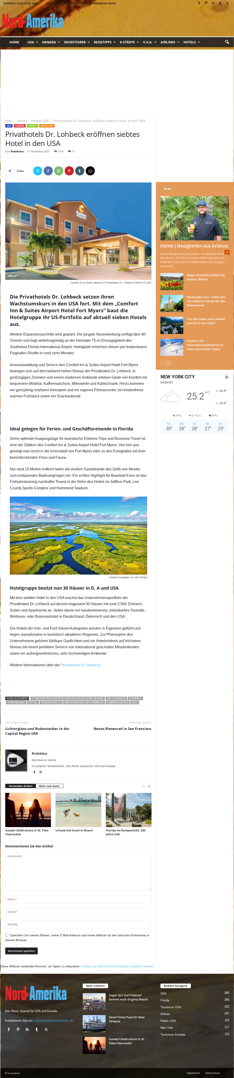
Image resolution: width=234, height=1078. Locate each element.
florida (135, 698)
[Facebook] (199, 3)
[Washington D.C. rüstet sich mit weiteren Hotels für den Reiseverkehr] (171, 303)
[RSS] (213, 3)
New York (166, 1027)
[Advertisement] (117, 81)
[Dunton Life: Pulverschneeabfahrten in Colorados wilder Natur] (171, 347)
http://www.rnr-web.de (44, 760)
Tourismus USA (170, 1007)
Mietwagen (53, 3)
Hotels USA (40, 120)
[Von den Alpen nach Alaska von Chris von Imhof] (171, 325)
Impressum (193, 1073)
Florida (19, 125)
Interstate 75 (51, 702)
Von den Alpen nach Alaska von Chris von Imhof (206, 321)
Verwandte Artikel (20, 786)
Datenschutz (212, 1073)
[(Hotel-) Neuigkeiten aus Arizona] (194, 218)
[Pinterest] (206, 3)
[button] (227, 42)
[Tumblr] (220, 3)
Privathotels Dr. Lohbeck (80, 665)
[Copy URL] (100, 170)
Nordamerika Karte (102, 3)
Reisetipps (103, 42)
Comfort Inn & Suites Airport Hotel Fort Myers (67, 698)
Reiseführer (75, 42)
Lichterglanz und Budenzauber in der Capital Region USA (37, 731)
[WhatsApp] (58, 170)
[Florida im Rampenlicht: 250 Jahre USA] (129, 810)
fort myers (16, 702)
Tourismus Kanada (172, 1034)
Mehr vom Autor (49, 786)
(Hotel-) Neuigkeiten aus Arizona (194, 246)
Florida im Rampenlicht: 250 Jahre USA (125, 832)
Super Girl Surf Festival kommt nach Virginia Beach (128, 997)
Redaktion (17, 151)
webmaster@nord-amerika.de (54, 1020)
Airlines (168, 42)
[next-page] (149, 786)
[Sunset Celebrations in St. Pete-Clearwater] (28, 810)
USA (30, 42)
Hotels (189, 42)
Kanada (49, 42)
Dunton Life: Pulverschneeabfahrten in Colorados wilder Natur (205, 345)
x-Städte (127, 42)
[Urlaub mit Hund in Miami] (78, 810)
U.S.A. (147, 42)
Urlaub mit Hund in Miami (74, 830)
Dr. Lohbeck (116, 698)
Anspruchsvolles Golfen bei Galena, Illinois (206, 277)
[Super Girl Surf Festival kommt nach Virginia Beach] (94, 1001)
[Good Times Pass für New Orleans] (94, 1023)
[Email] (90, 170)
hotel (33, 702)
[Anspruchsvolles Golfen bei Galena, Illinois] (171, 281)
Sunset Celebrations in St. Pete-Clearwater (27, 832)
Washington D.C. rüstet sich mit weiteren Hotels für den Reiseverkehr (206, 301)
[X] (227, 3)
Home (14, 42)
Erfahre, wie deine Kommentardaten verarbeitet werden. (117, 966)
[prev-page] (143, 786)
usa (135, 702)
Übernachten (117, 702)
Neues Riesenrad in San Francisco (122, 728)
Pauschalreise (75, 3)
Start (9, 120)
